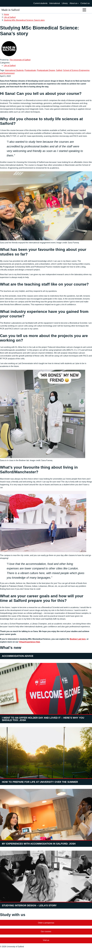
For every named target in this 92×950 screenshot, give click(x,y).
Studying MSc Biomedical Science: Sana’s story (24, 20)
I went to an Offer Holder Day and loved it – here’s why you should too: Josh (43, 718)
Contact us (85, 3)
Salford (59, 70)
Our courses (46, 931)
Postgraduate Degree (46, 70)
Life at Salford (10, 17)
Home (6, 14)
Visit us (46, 940)
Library (65, 3)
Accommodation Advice (17, 656)
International (54, 3)
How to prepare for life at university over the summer (40, 782)
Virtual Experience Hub (29, 642)
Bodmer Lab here (78, 639)
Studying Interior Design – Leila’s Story (29, 905)
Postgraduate (30, 70)
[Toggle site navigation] (84, 10)
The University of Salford (19, 60)
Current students (40, 3)
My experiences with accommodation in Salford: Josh (38, 843)
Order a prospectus (46, 923)
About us (73, 3)
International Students (14, 70)
